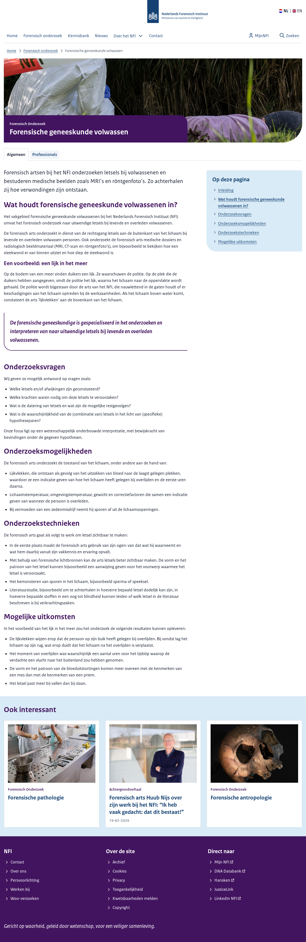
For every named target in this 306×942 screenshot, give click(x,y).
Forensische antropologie (241, 797)
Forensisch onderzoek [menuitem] (42, 35)
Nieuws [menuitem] (101, 35)
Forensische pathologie (36, 797)
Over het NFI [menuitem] (125, 36)
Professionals (44, 154)
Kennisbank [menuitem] (78, 35)
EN (299, 10)
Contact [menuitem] (156, 35)
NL (286, 10)
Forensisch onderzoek (40, 50)
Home (11, 50)
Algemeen (16, 154)
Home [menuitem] (12, 35)
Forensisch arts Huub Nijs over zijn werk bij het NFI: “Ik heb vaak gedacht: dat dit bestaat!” (146, 805)
